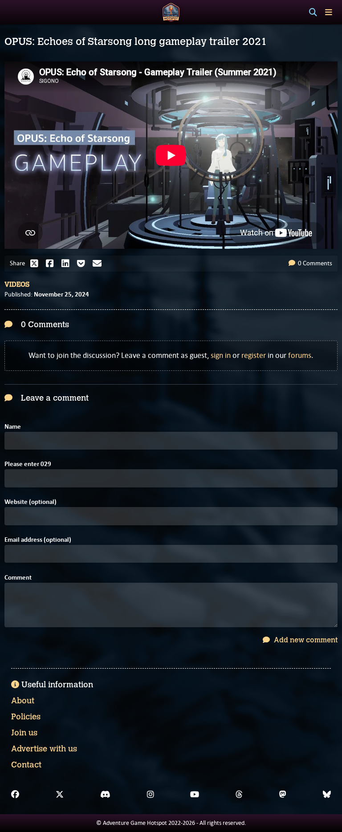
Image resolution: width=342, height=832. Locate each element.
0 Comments (314, 263)
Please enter (27, 464)
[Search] (313, 12)
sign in (221, 355)
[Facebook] (15, 795)
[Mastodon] (282, 795)
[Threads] (239, 795)
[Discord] (105, 795)
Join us (24, 733)
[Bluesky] (327, 795)
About (22, 701)
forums (299, 355)
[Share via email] (99, 263)
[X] (60, 795)
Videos (16, 284)
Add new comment (305, 640)
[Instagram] (150, 795)
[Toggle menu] (328, 12)
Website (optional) (30, 502)
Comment (18, 577)
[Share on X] (36, 263)
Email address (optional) (37, 540)
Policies (26, 717)
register (253, 355)
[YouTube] (194, 795)
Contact (26, 765)
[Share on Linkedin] (67, 263)
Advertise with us (44, 749)
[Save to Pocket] (83, 263)
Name (12, 426)
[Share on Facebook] (52, 263)
